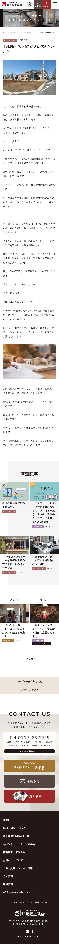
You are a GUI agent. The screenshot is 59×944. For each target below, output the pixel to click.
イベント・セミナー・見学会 (19, 844)
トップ (5, 32)
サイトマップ (18, 902)
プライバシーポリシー (36, 902)
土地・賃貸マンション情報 (18, 868)
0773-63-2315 (20, 924)
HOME (6, 820)
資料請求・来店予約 (14, 852)
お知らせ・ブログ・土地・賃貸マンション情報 (26, 32)
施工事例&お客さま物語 (16, 836)
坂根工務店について (14, 828)
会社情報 (8, 876)
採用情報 (8, 884)
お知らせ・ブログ (13, 860)
